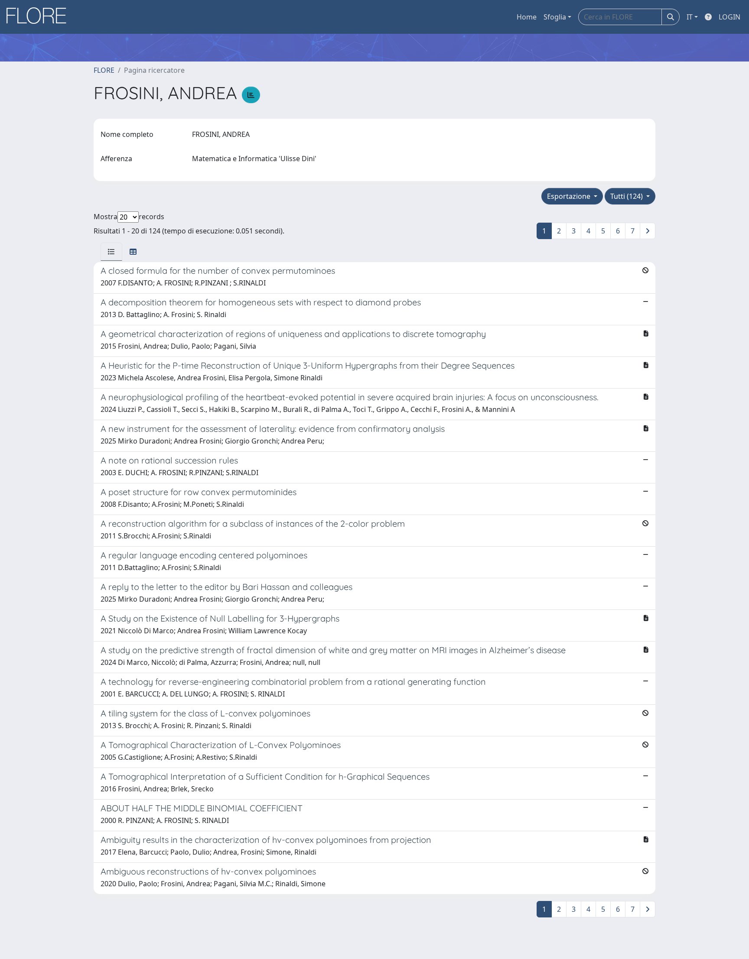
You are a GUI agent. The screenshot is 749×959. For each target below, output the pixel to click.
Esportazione (569, 196)
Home (527, 17)
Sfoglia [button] (555, 17)
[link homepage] (39, 17)
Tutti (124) (627, 196)
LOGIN (729, 17)
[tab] (111, 252)
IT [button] (690, 17)
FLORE (104, 70)
